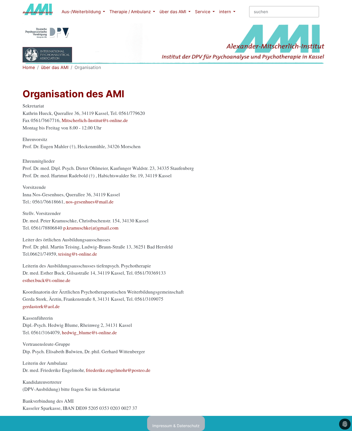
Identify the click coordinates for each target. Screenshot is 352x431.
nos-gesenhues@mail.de (90, 201)
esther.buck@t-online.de (46, 280)
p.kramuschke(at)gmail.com (91, 227)
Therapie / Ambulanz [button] (130, 11)
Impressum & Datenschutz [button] (176, 425)
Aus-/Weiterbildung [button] (82, 11)
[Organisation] (38, 11)
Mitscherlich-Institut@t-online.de (95, 120)
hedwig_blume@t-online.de (89, 332)
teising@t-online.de (77, 253)
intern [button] (225, 11)
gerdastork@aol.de (41, 306)
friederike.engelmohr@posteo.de (118, 370)
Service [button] (203, 11)
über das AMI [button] (173, 11)
